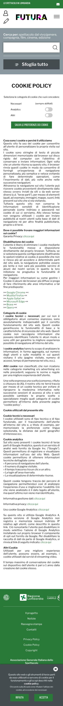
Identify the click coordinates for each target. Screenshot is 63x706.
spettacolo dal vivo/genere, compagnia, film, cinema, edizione (30, 36)
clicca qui (28, 236)
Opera (10, 307)
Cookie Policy (31, 644)
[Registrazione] (6, 22)
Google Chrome (16, 292)
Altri (13, 115)
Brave (10, 304)
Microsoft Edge (16, 301)
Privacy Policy (31, 639)
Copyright (31, 650)
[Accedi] (5, 14)
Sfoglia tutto (35, 64)
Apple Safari (14, 298)
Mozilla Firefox (15, 295)
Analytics (15, 109)
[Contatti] (58, 4)
